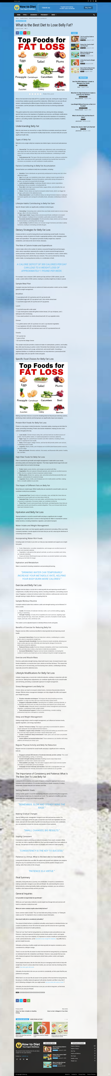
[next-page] (67, 1019)
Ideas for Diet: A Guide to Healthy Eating (26, 1012)
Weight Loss (74, 1060)
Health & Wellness (83, 85)
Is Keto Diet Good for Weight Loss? (41, 1035)
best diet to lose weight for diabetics (46, 938)
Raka (78, 87)
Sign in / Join (17, 1)
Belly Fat (22, 992)
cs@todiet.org (24, 1056)
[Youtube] (96, 1)
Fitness (53, 1033)
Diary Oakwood (79, 98)
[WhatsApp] (28, 33)
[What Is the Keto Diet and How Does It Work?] (24, 1028)
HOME (18, 15)
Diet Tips (73, 1051)
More (53, 15)
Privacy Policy (82, 1074)
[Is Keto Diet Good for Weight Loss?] (42, 1028)
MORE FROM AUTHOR (36, 1019)
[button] (94, 15)
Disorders (33, 15)
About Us (67, 1074)
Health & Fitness (24, 18)
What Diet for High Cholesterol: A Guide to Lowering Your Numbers (83, 93)
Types (25, 15)
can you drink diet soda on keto (55, 982)
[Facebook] (88, 1)
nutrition (35, 992)
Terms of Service (91, 1074)
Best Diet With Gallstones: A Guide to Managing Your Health (83, 82)
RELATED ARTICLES (22, 1019)
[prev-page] (65, 1019)
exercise (30, 992)
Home (17, 18)
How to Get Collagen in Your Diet (57, 1011)
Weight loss (41, 992)
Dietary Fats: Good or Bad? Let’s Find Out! (87, 45)
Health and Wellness (76, 1053)
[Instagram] (91, 1)
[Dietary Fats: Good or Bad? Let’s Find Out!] (75, 47)
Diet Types (83, 40)
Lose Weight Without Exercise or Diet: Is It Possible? (83, 105)
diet (26, 992)
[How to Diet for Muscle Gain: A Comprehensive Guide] (60, 1028)
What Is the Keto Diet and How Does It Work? (23, 1035)
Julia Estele (79, 121)
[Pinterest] (24, 33)
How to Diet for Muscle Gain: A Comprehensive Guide (59, 1035)
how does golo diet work (27, 967)
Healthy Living (74, 1058)
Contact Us (74, 1074)
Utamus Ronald (79, 110)
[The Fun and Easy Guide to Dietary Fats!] (75, 39)
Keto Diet (18, 1033)
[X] (93, 1)
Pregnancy (44, 15)
